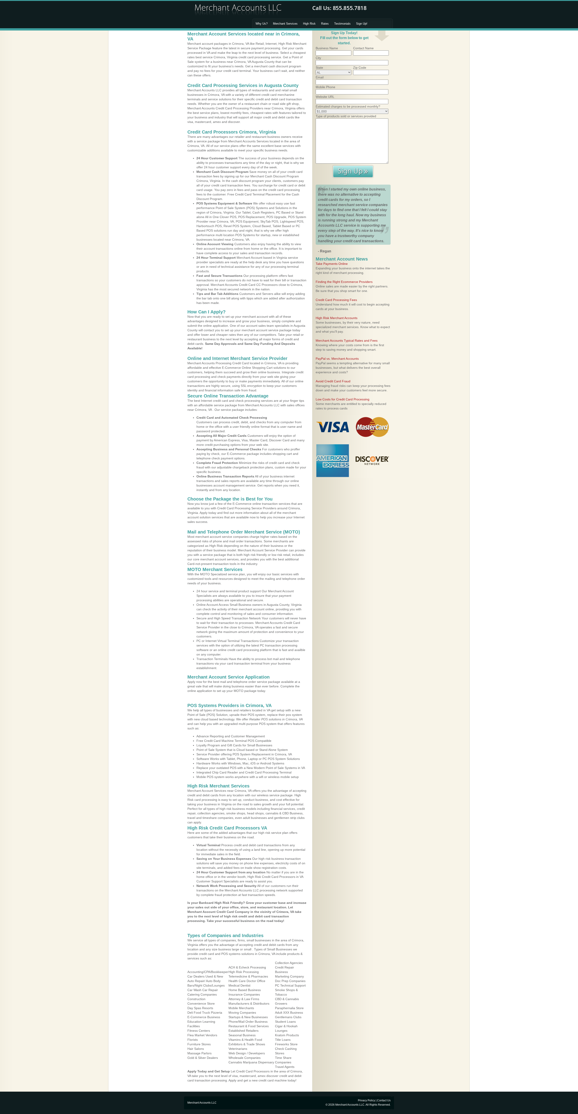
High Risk (309, 23)
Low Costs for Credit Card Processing (342, 399)
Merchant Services (285, 23)
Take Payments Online (332, 264)
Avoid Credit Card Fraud (333, 381)
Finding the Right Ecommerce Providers (344, 282)
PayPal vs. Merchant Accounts (337, 358)
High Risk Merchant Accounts (336, 318)
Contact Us (384, 1100)
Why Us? (262, 23)
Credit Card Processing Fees (336, 300)
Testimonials (342, 23)
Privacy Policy (366, 1100)
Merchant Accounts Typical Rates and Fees (347, 340)
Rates (325, 23)
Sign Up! (361, 23)
